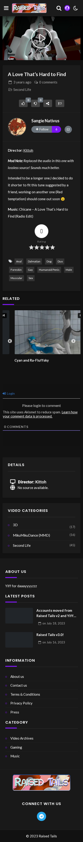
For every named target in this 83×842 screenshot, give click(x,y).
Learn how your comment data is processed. (40, 414)
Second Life (22, 89)
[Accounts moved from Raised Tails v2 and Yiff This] (19, 616)
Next (73, 341)
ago (22, 82)
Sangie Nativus (45, 120)
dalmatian (34, 261)
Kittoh (28, 150)
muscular (16, 278)
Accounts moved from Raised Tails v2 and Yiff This (55, 613)
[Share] (47, 103)
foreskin (16, 269)
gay (30, 269)
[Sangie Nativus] (17, 127)
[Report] (60, 103)
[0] (23, 103)
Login (10, 393)
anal (19, 261)
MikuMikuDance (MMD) (31, 535)
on (53, 623)
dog (49, 261)
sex (31, 278)
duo (60, 261)
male (69, 269)
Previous (10, 341)
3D (15, 525)
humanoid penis (49, 269)
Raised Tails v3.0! (50, 635)
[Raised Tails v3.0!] (19, 640)
